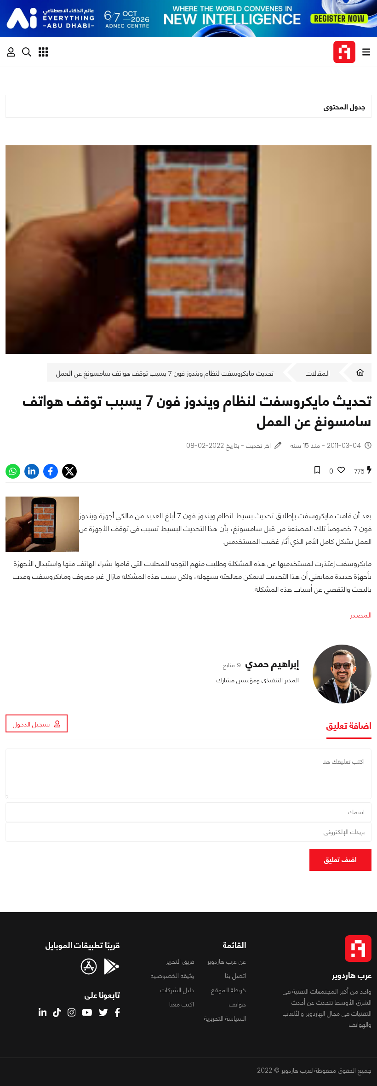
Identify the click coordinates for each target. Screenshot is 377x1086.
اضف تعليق (340, 859)
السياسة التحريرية (225, 1018)
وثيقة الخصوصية (172, 975)
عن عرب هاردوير (226, 961)
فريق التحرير (180, 961)
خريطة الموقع (228, 990)
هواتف (237, 1004)
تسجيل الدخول (31, 724)
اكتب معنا (181, 1004)
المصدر (360, 615)
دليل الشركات (177, 990)
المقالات (318, 373)
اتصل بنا (235, 975)
